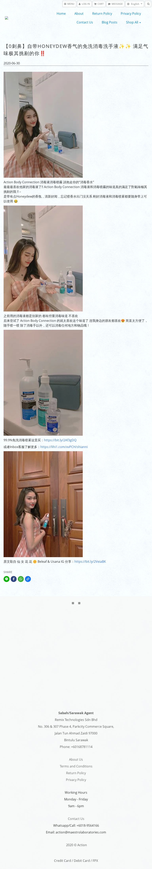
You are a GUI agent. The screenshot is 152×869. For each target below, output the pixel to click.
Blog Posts (109, 22)
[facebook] (14, 579)
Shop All (132, 22)
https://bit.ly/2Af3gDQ (60, 440)
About (79, 13)
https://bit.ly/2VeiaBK (90, 561)
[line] (7, 579)
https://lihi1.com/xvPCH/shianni (64, 447)
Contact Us (85, 22)
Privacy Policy (131, 13)
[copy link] (28, 579)
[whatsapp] (21, 579)
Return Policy (102, 13)
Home (61, 13)
